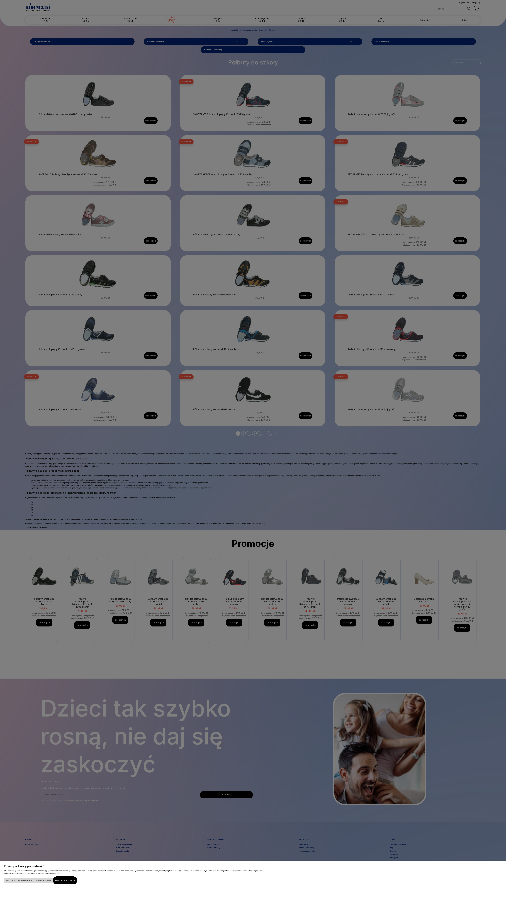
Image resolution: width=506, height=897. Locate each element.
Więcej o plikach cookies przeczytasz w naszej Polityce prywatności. (32, 873)
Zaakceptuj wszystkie (65, 880)
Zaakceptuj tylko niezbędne (19, 880)
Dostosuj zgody (43, 880)
